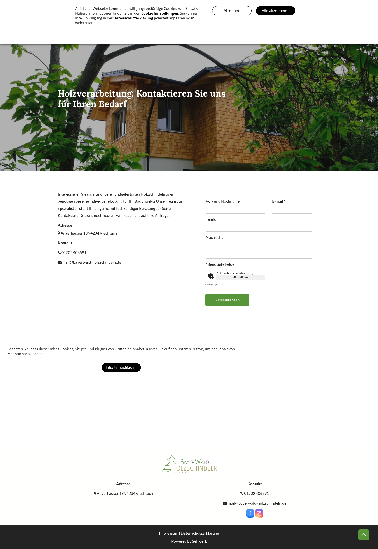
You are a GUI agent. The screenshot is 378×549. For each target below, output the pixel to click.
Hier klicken (241, 277)
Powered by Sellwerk (189, 541)
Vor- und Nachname (223, 201)
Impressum (168, 533)
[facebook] (250, 514)
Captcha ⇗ (214, 284)
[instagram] (259, 514)
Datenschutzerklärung (200, 533)
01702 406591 (73, 252)
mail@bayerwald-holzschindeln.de (91, 262)
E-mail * (278, 201)
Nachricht (214, 237)
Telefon (212, 219)
